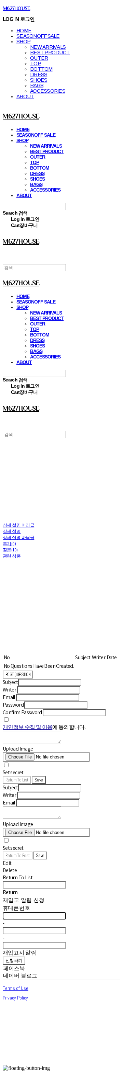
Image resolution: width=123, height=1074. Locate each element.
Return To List (16, 780)
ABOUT (25, 96)
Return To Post (17, 855)
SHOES (38, 80)
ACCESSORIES (47, 91)
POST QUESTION (17, 674)
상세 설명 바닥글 (18, 537)
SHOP (23, 41)
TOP (35, 63)
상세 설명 (11, 531)
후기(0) (9, 544)
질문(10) (10, 550)
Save (39, 780)
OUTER (39, 58)
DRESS (38, 74)
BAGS (36, 85)
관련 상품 (11, 556)
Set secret (13, 772)
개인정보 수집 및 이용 (27, 727)
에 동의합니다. (44, 727)
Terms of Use (15, 988)
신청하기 (14, 960)
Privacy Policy (15, 998)
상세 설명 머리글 (18, 525)
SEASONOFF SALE (38, 36)
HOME (23, 30)
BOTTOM (41, 69)
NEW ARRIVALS (48, 47)
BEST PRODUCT (50, 52)
